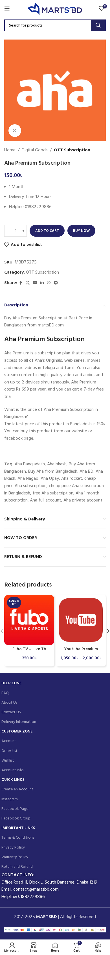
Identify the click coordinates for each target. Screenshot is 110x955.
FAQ (5, 693)
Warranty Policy (14, 857)
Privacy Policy (13, 847)
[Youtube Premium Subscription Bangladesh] (81, 620)
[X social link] (27, 283)
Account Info (12, 770)
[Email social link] (35, 283)
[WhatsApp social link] (48, 283)
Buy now (81, 231)
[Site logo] (55, 8)
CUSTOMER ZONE (16, 731)
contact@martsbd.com (36, 889)
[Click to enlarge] (14, 130)
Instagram (9, 799)
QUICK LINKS (12, 780)
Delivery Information (18, 722)
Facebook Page (14, 809)
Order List (9, 751)
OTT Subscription (72, 150)
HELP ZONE (11, 683)
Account (8, 741)
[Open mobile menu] (7, 8)
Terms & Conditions (17, 837)
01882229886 (31, 897)
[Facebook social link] (20, 283)
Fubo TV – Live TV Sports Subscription (29, 651)
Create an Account (17, 789)
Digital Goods (35, 150)
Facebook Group (15, 818)
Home (10, 150)
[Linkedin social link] (42, 283)
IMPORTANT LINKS (18, 828)
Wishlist (7, 760)
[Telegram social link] (56, 283)
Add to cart (47, 231)
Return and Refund (17, 867)
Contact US (11, 712)
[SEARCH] (98, 25)
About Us (9, 702)
